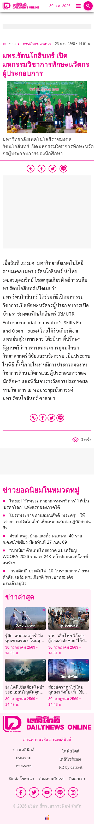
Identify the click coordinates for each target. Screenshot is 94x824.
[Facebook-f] (21, 792)
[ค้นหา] (88, 5)
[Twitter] (51, 418)
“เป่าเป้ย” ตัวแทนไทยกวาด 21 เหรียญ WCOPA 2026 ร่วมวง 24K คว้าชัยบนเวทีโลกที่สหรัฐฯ (45, 556)
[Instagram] (73, 792)
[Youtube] (47, 792)
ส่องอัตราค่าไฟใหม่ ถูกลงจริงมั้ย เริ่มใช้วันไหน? (68, 692)
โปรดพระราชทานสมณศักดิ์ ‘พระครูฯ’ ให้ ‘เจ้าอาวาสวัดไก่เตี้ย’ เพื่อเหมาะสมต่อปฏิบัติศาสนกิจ (47, 521)
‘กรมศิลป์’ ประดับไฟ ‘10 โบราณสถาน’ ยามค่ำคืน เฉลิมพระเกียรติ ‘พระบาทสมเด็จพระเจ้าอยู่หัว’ (46, 577)
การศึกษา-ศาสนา (37, 44)
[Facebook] (42, 418)
